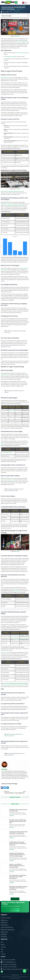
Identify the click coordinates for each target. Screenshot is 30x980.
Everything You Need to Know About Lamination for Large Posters (18, 832)
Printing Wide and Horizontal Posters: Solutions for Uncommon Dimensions (17, 843)
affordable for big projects (11, 56)
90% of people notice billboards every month (14, 205)
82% (12, 145)
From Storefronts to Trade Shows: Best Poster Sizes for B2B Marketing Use (17, 876)
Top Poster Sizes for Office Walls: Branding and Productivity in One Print (17, 821)
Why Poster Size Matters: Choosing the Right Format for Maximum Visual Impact (18, 888)
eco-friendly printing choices (13, 735)
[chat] (24, 971)
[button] (16, 2)
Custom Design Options (7, 452)
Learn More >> (12, 815)
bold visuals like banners (21, 52)
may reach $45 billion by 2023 (22, 41)
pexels (18, 36)
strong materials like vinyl (8, 480)
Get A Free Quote (15, 910)
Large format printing (5, 77)
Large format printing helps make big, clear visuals (11, 191)
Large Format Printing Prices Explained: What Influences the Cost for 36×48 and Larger (17, 854)
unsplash (18, 189)
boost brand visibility (17, 590)
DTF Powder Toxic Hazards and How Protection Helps (18, 810)
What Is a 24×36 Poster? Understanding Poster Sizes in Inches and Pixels (17, 865)
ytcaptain (18, 978)
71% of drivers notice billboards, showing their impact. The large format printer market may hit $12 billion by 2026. (14, 684)
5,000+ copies (12, 410)
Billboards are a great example (7, 203)
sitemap (11, 978)
